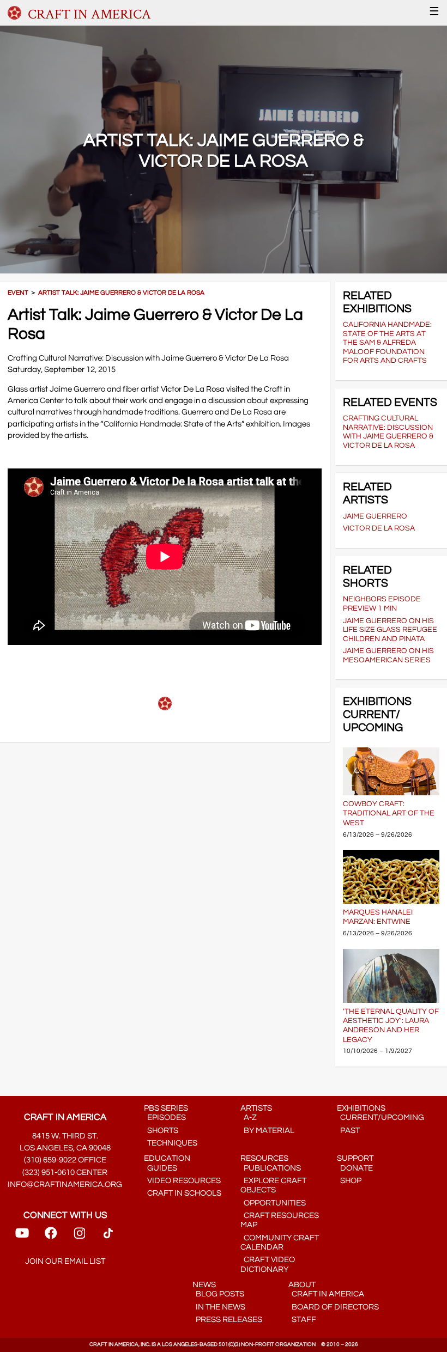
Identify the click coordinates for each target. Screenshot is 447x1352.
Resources (264, 1158)
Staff (302, 1320)
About (302, 1285)
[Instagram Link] (79, 1236)
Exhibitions (361, 1108)
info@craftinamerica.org (65, 1184)
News (204, 1285)
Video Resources (182, 1181)
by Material (267, 1130)
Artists (256, 1108)
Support (355, 1158)
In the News (218, 1307)
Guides (160, 1168)
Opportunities (273, 1203)
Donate (355, 1168)
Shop (349, 1181)
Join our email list (65, 1261)
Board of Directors (333, 1307)
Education (167, 1158)
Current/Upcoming (380, 1117)
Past (348, 1130)
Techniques (170, 1143)
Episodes (165, 1117)
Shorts (161, 1130)
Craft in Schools (182, 1193)
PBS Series (166, 1108)
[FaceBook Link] (50, 1236)
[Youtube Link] (22, 1236)
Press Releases (227, 1320)
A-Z (248, 1117)
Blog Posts (218, 1294)
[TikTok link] (108, 1236)
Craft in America (326, 1294)
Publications (270, 1168)
